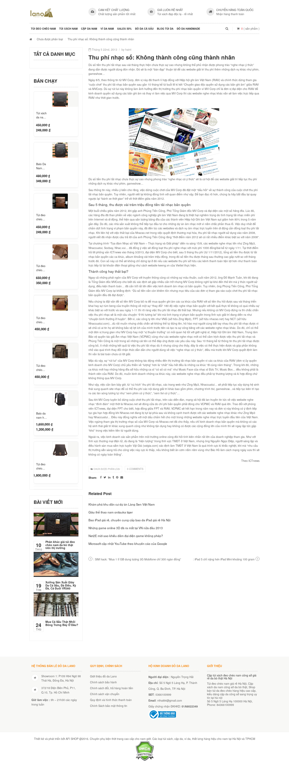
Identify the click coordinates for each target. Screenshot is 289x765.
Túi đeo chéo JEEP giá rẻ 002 (41, 319)
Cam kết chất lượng (113, 10)
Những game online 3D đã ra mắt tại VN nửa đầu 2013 (125, 528)
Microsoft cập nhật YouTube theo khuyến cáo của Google (127, 543)
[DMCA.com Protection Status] (144, 750)
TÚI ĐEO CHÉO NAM (43, 28)
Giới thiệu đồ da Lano (103, 676)
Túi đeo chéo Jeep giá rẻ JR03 (41, 268)
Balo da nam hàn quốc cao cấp (42, 415)
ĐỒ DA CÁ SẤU (144, 28)
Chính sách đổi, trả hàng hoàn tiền (111, 688)
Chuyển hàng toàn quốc (235, 10)
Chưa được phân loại (50, 39)
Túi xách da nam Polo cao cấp (41, 115)
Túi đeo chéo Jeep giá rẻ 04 (41, 367)
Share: (92, 477)
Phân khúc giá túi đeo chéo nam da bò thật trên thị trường (60, 545)
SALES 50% (124, 28)
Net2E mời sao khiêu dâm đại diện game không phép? (125, 535)
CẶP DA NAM (89, 28)
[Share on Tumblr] (113, 477)
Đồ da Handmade (188, 28)
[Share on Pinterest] (117, 477)
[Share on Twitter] (105, 477)
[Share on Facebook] (101, 477)
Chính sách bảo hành (103, 682)
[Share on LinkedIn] (109, 477)
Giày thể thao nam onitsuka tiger (110, 512)
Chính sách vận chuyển (104, 694)
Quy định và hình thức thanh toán (111, 700)
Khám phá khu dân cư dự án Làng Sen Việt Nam (121, 504)
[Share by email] (121, 477)
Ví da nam (107, 28)
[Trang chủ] (30, 39)
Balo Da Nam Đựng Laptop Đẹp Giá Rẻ (41, 166)
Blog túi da (165, 28)
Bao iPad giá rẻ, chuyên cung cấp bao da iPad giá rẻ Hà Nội (129, 520)
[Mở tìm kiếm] (227, 28)
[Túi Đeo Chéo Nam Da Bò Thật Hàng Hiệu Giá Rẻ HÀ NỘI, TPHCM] (41, 13)
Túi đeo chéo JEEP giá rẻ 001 (41, 217)
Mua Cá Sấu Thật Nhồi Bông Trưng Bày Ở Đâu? (61, 623)
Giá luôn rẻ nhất (170, 10)
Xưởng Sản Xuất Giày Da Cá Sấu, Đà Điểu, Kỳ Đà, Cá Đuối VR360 (60, 585)
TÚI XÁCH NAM (68, 28)
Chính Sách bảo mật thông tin (108, 706)
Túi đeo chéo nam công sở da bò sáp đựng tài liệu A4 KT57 (41, 465)
